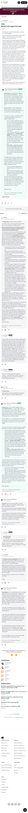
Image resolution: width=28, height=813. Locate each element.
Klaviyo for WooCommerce (19, 755)
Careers (3, 784)
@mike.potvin (7, 93)
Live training (3, 755)
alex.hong (5, 386)
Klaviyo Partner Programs (6, 765)
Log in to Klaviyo (4, 745)
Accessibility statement (19, 717)
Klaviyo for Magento (18, 753)
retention (5, 217)
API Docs (16, 770)
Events (15, 765)
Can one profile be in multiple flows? (9, 706)
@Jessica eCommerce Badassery (10, 558)
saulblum (7, 674)
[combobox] (14, 6)
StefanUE (7, 666)
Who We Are (4, 779)
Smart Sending (17, 317)
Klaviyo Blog (3, 748)
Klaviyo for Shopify (18, 742)
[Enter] (2, 6)
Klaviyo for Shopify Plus (19, 745)
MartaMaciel (7, 670)
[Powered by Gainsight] (14, 714)
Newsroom (3, 782)
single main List (21, 233)
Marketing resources (5, 753)
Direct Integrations (18, 758)
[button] (1, 2)
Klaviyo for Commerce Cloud (20, 750)
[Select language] (19, 2)
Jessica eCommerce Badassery (11, 89)
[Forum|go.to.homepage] (5, 3)
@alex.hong (4, 503)
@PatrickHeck (5, 592)
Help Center (3, 750)
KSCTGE (7, 678)
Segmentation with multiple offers (9, 702)
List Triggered (16, 234)
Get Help (16, 772)
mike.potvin (5, 20)
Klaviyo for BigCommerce (19, 748)
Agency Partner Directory (6, 767)
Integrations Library (5, 770)
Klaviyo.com (3, 742)
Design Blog (3, 789)
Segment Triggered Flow (17, 236)
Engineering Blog (4, 787)
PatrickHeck (5, 554)
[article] (14, 274)
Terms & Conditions (8, 717)
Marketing (4, 16)
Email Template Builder (18, 767)
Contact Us (3, 792)
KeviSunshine (8, 662)
